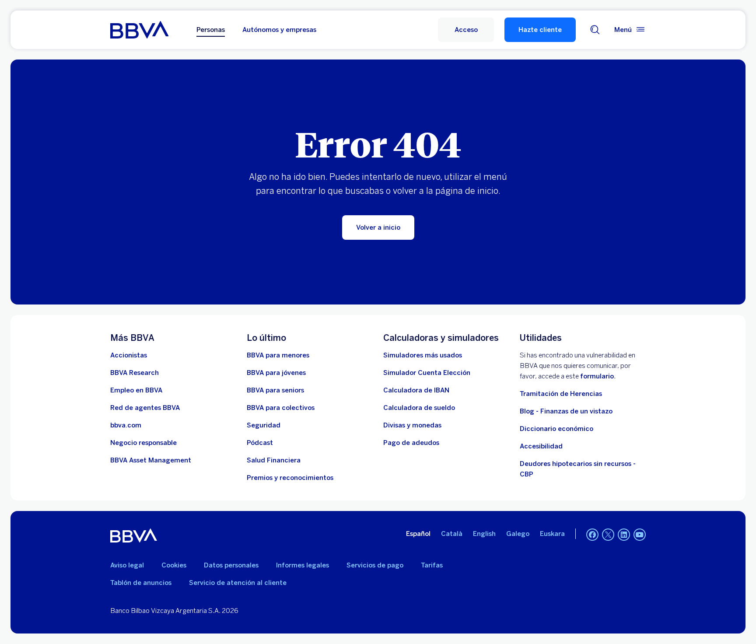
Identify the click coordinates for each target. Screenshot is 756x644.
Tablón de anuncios (141, 583)
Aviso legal (127, 565)
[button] (466, 30)
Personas (210, 30)
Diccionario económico (556, 429)
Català (451, 534)
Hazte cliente (540, 30)
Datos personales (231, 565)
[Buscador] (595, 29)
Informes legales (302, 565)
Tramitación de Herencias (561, 394)
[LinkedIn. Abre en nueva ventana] (624, 535)
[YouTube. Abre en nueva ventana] (640, 535)
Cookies (173, 565)
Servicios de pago (374, 565)
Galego (517, 534)
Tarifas (432, 565)
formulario (597, 376)
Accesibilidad (541, 446)
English (484, 534)
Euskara (552, 534)
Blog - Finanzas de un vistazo (566, 411)
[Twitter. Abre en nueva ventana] (608, 535)
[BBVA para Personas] (139, 29)
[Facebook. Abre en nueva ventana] (592, 535)
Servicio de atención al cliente (238, 583)
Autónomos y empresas (279, 30)
